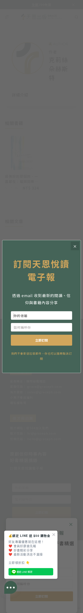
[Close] (75, 246)
